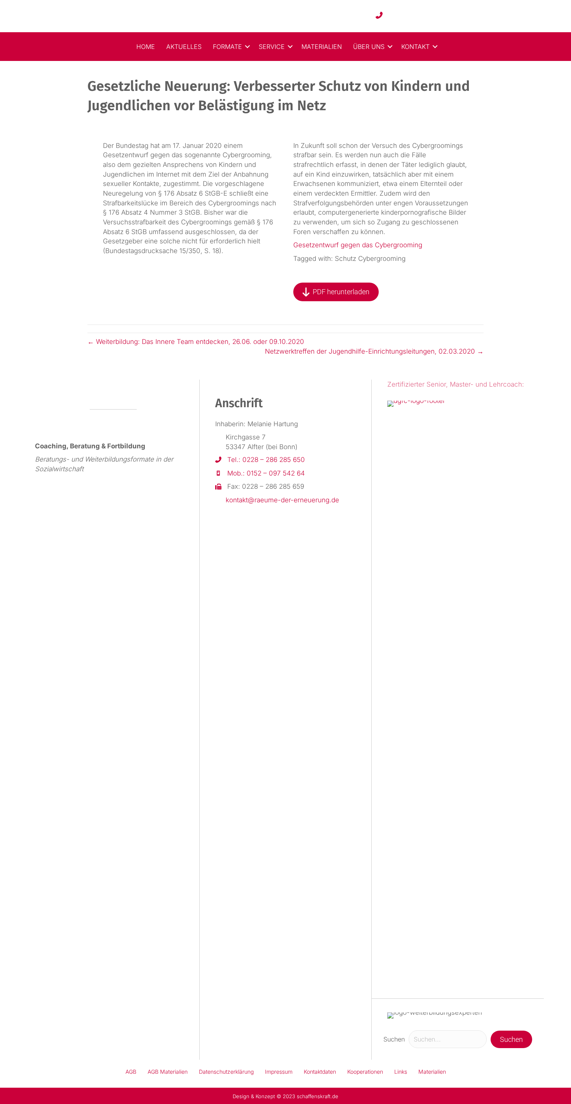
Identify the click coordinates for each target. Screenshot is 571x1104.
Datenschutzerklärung (226, 1071)
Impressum (278, 1071)
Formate (227, 46)
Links (400, 1071)
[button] (247, 46)
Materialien (321, 46)
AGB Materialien (168, 1071)
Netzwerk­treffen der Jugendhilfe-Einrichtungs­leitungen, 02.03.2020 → (374, 351)
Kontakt (415, 46)
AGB (130, 1071)
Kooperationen (365, 1071)
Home (145, 46)
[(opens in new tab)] (435, 691)
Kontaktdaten (320, 1071)
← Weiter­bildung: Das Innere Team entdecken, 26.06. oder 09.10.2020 (195, 341)
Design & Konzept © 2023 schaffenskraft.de (285, 1096)
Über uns (369, 46)
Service (272, 46)
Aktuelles (184, 46)
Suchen (394, 1039)
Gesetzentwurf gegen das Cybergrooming (357, 245)
